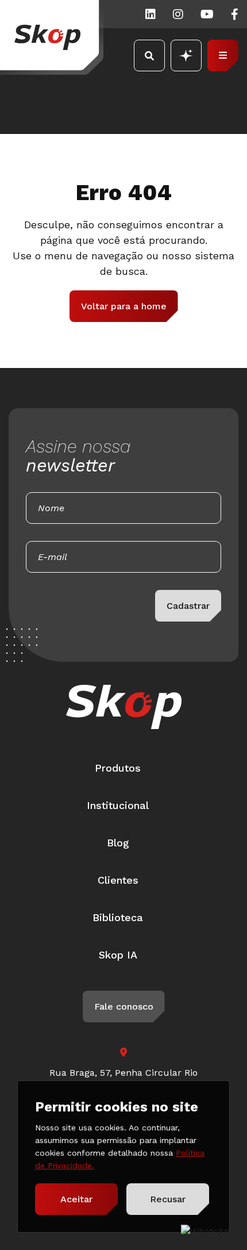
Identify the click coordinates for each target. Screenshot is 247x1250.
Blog (118, 843)
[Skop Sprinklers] (51, 37)
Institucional (118, 805)
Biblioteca (117, 917)
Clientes (118, 880)
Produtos (118, 768)
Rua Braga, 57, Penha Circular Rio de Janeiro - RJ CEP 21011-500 (123, 1079)
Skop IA (118, 955)
